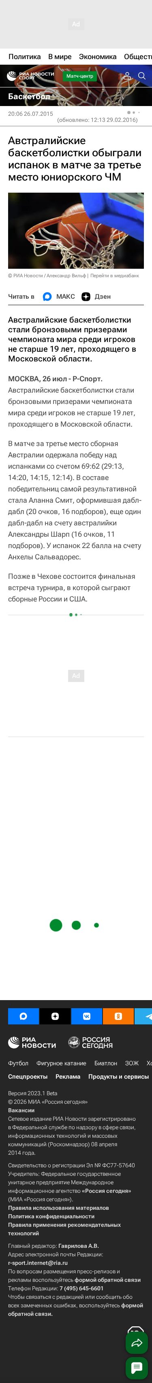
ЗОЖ (132, 1063)
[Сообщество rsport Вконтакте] (86, 1016)
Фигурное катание (61, 1063)
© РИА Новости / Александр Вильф (47, 275)
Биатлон (105, 1063)
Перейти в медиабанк (114, 275)
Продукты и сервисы (118, 1076)
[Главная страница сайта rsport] (48, 76)
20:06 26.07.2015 (30, 113)
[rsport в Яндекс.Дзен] (55, 1016)
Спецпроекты (27, 1076)
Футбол (18, 1063)
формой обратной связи (108, 1280)
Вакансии (21, 1110)
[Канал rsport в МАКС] (23, 1016)
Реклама (68, 1076)
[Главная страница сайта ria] (9, 76)
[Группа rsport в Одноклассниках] (118, 1016)
